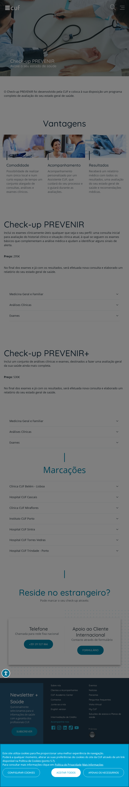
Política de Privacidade (68, 764)
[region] (64, 765)
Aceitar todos (66, 772)
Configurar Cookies (21, 772)
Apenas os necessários (103, 772)
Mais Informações (92, 764)
